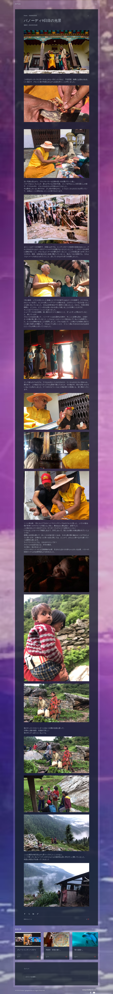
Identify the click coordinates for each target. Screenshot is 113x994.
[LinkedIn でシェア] (33, 914)
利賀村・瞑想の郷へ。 (54, 950)
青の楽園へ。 (79, 950)
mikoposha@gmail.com (89, 990)
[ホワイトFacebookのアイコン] (90, 992)
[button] (96, 4)
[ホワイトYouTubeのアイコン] (94, 992)
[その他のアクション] (88, 16)
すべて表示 (95, 929)
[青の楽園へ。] (85, 939)
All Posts (18, 4)
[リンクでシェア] (37, 914)
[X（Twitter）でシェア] (29, 914)
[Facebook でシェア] (25, 914)
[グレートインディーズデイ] (28, 939)
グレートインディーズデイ (26, 950)
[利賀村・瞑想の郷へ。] (56, 939)
